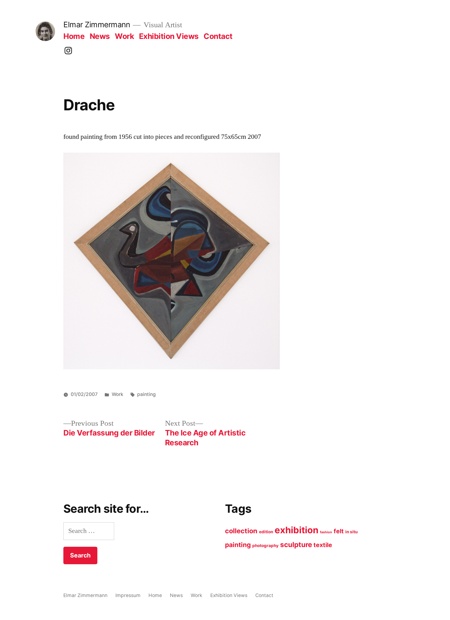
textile (322, 545)
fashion (326, 532)
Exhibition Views (169, 36)
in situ (351, 531)
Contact (218, 36)
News (100, 36)
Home (73, 36)
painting (146, 394)
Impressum (128, 595)
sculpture (296, 544)
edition (266, 531)
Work (124, 36)
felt (339, 531)
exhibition (296, 530)
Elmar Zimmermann (96, 24)
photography (265, 545)
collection (241, 531)
